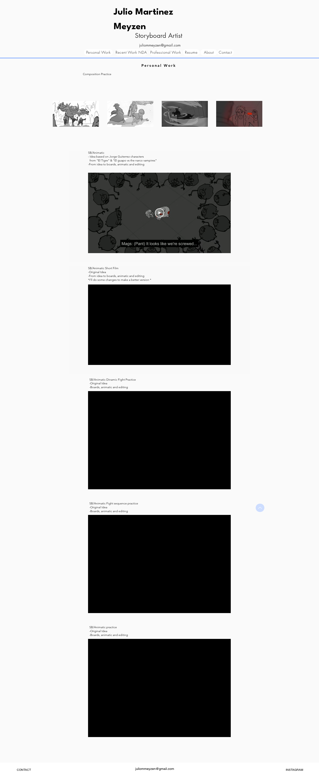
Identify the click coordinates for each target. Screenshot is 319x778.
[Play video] (159, 213)
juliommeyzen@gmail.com (160, 45)
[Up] (260, 508)
